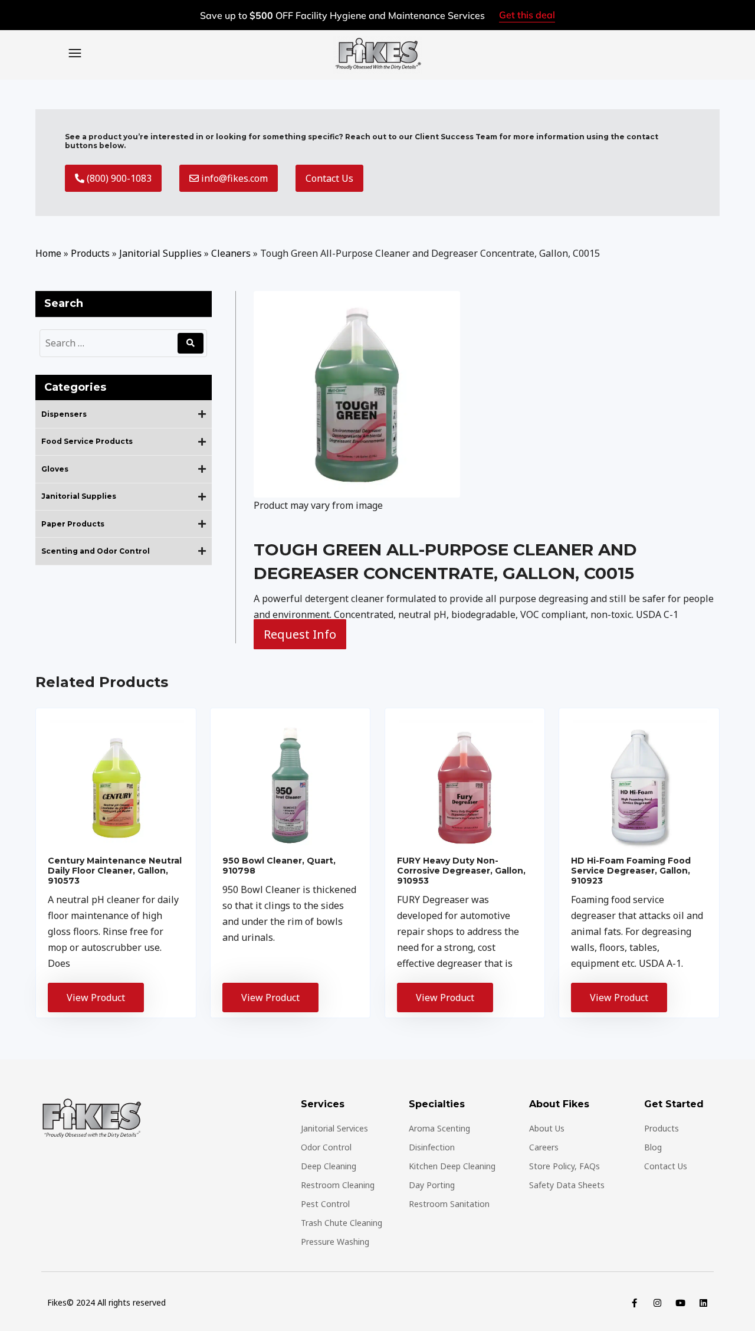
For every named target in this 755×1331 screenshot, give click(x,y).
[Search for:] (110, 343)
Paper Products (72, 524)
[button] (75, 51)
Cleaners (231, 253)
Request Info (300, 634)
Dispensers (64, 414)
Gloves (54, 469)
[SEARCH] (190, 343)
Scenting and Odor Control (95, 551)
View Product (96, 997)
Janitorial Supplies (160, 253)
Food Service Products (87, 441)
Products (90, 253)
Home (48, 253)
